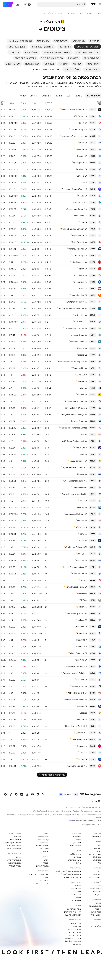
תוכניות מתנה (75, 845)
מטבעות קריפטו (95, 854)
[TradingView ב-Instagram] (27, 794)
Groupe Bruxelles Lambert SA (74, 229)
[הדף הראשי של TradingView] (93, 4)
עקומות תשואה (95, 906)
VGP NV (83, 454)
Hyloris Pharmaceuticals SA (75, 567)
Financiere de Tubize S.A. (76, 726)
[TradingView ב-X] (43, 794)
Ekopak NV (82, 474)
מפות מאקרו (96, 912)
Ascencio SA (81, 680)
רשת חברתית (43, 836)
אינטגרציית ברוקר (14, 860)
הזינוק (78, 863)
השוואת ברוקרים (74, 860)
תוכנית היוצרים (42, 845)
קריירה (78, 897)
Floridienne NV (80, 275)
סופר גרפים (96, 836)
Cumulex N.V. (81, 733)
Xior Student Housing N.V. (75, 481)
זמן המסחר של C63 (72, 915)
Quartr (69, 821)
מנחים (45, 851)
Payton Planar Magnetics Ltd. (74, 494)
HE (25, 4)
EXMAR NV (82, 381)
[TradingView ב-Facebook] (38, 794)
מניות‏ (99, 845)
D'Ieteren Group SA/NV (77, 302)
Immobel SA (82, 706)
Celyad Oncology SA (78, 653)
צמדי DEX (97, 860)
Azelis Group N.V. (79, 255)
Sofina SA (83, 540)
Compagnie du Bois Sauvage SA (73, 414)
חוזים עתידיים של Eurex (71, 874)
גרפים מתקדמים (14, 845)
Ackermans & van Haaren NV (74, 136)
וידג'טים (17, 836)
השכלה (45, 863)
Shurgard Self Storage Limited (73, 428)
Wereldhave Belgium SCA (76, 547)
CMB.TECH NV (80, 322)
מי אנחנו (77, 885)
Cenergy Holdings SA (77, 249)
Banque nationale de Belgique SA (72, 361)
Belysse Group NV (79, 421)
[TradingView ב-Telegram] (16, 794)
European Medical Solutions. (74, 673)
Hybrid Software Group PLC (75, 467)
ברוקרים (77, 857)
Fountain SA (82, 759)
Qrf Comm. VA (81, 626)
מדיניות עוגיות (75, 932)
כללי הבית (44, 848)
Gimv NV (83, 534)
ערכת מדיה (76, 900)
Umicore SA (82, 176)
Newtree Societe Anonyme (75, 699)
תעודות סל (97, 848)
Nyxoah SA (82, 507)
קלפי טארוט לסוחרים (72, 912)
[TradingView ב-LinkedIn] (22, 794)
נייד (99, 923)
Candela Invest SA (79, 686)
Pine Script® (95, 915)
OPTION (83, 600)
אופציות (98, 909)
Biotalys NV (82, 554)
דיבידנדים (97, 891)
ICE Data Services (73, 807)
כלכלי (99, 885)
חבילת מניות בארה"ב (72, 877)
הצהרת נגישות (75, 935)
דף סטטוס (76, 944)
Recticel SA (82, 394)
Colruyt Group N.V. (79, 129)
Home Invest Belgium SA (76, 587)
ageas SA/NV (81, 149)
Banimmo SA (81, 660)
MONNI (83, 580)
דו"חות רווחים (95, 888)
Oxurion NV (82, 607)
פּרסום (18, 857)
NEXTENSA (82, 593)
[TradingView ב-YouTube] (32, 794)
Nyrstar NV (82, 719)
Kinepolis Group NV (78, 341)
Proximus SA (81, 169)
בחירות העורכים (42, 866)
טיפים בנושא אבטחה (72, 938)
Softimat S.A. (81, 646)
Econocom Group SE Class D (74, 189)
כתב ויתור (77, 926)
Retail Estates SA (79, 573)
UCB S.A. (83, 182)
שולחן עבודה (96, 926)
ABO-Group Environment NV (74, 441)
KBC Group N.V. (80, 116)
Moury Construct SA (78, 461)
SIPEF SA (83, 143)
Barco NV (83, 288)
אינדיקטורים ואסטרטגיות (38, 874)
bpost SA (83, 123)
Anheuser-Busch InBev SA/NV (74, 109)
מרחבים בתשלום (41, 883)
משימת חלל (76, 888)
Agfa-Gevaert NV (79, 242)
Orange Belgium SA (78, 295)
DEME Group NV (80, 215)
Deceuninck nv (80, 282)
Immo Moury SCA (79, 739)
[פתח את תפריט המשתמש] (17, 4)
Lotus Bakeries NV (79, 262)
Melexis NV (82, 348)
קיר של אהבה (43, 839)
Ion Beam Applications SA (76, 328)
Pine (99, 863)
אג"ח (99, 851)
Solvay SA (82, 196)
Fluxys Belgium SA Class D (75, 408)
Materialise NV (80, 315)
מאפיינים (77, 836)
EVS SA (84, 434)
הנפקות (98, 894)
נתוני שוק (77, 842)
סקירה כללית (75, 854)
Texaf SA (83, 501)
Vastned (83, 713)
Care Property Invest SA (76, 613)
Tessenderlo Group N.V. (76, 209)
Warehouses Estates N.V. (76, 666)
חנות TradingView (73, 909)
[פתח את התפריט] (100, 4)
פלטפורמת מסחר (14, 848)
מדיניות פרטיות (74, 929)
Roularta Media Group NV (76, 401)
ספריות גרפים (15, 839)
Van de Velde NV (79, 368)
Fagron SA (82, 268)
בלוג (79, 891)
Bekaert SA (82, 156)
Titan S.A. (83, 222)
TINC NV (83, 752)
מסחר (46, 860)
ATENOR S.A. (81, 527)
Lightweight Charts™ (12, 842)
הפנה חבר (44, 842)
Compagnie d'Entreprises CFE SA (72, 308)
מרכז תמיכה (76, 894)
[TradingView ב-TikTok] (11, 794)
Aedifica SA (82, 520)
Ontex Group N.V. (79, 202)
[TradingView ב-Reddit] (5, 794)
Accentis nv (82, 633)
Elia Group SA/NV (79, 235)
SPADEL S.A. (81, 375)
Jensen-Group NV (79, 335)
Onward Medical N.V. (77, 766)
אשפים (45, 877)
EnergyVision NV (79, 487)
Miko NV (83, 388)
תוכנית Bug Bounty (72, 941)
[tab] (94, 41)
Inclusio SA (82, 620)
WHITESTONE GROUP (77, 693)
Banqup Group (80, 447)
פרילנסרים (44, 880)
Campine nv (82, 746)
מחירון (78, 839)
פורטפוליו (97, 903)
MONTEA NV (81, 560)
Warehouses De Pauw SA (76, 514)
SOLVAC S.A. (81, 640)
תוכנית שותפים (14, 863)
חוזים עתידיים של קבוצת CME (68, 871)
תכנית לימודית (15, 866)
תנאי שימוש (76, 923)
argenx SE (82, 355)
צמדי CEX (97, 857)
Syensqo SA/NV (80, 162)
